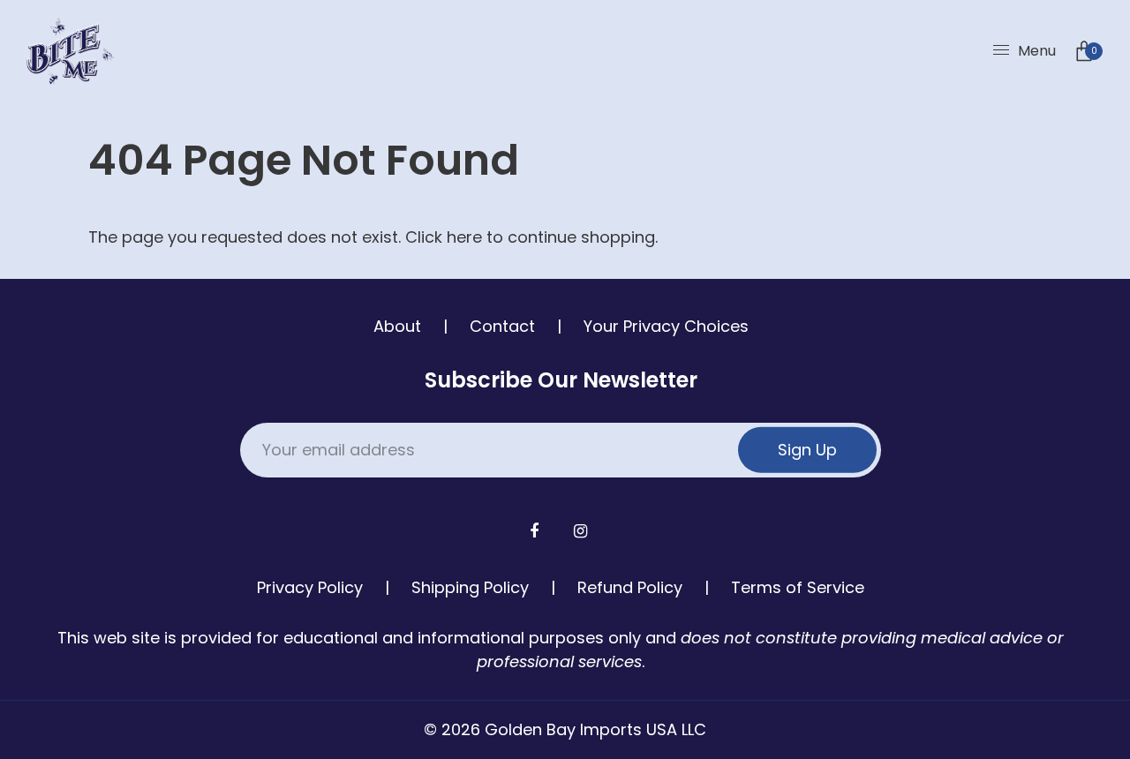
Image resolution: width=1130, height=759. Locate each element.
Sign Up (807, 450)
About (397, 326)
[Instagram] (582, 531)
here (464, 237)
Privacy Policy (310, 587)
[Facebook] (536, 531)
